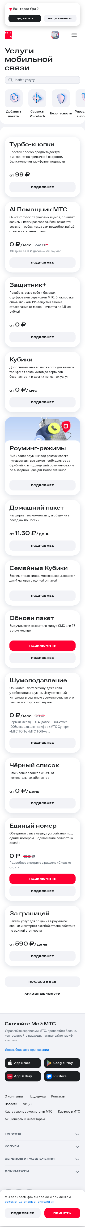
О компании (14, 1096)
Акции (27, 1104)
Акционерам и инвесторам (25, 1119)
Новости (11, 1104)
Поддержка (37, 1096)
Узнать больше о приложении (27, 1049)
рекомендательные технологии (30, 1201)
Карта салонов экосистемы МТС (28, 1111)
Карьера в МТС (69, 1111)
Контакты (58, 1096)
